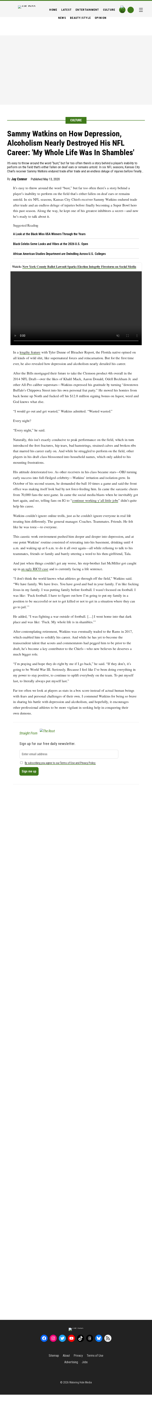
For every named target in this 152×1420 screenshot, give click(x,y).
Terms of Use (95, 1355)
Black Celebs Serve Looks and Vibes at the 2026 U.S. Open (50, 244)
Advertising (71, 1362)
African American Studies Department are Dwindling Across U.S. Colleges (59, 254)
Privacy (78, 1355)
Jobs (85, 1362)
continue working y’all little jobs (95, 500)
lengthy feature (30, 352)
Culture (76, 120)
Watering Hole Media (80, 1382)
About (66, 1355)
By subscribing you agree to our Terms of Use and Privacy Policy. (60, 763)
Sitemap (54, 1355)
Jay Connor (19, 179)
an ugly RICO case (34, 568)
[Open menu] (141, 10)
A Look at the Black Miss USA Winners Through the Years (49, 234)
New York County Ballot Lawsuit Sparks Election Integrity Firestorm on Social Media (79, 266)
